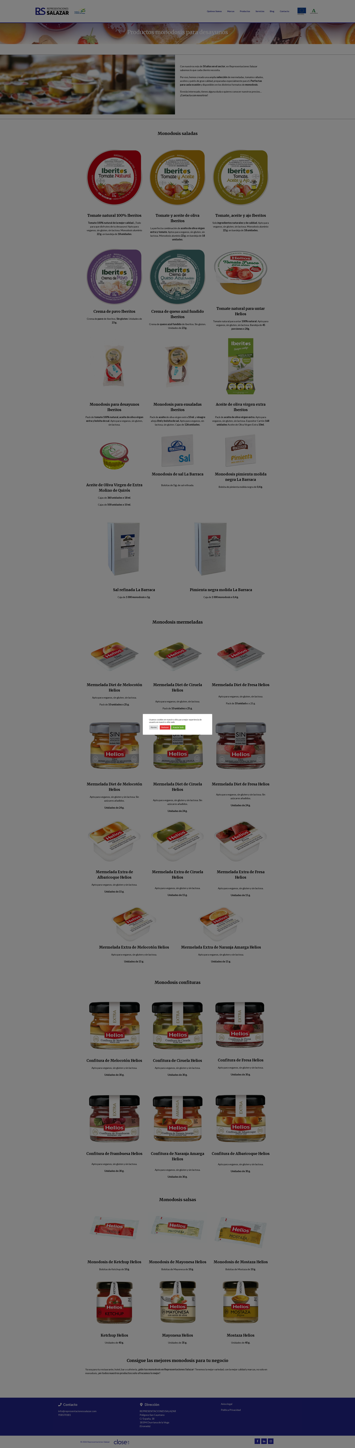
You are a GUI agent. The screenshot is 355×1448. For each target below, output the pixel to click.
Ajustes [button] (154, 727)
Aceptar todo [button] (178, 727)
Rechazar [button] (165, 727)
